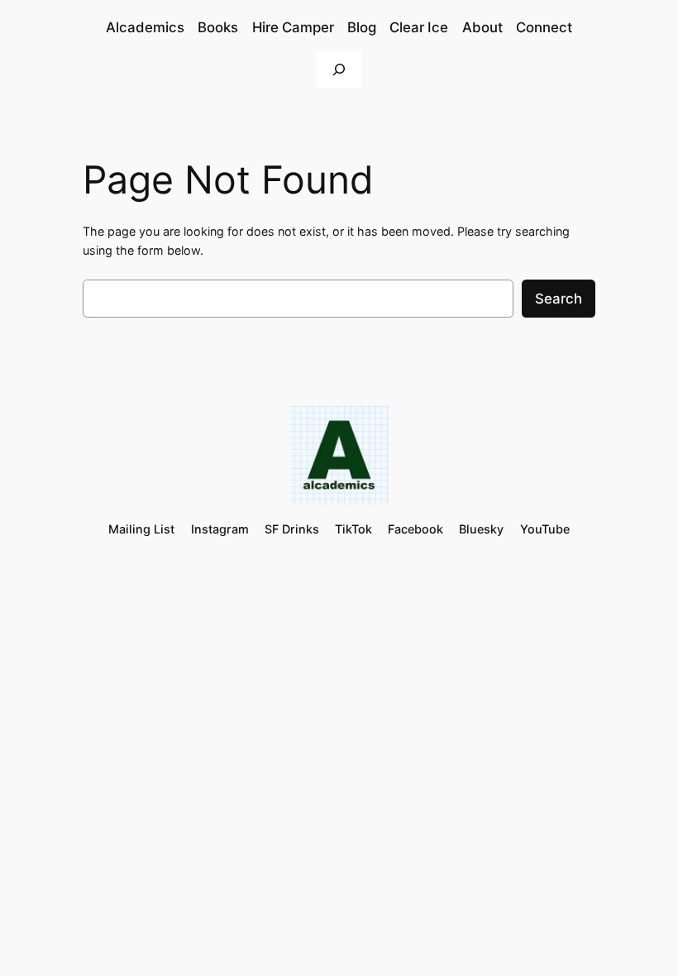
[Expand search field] (339, 69)
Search (558, 298)
